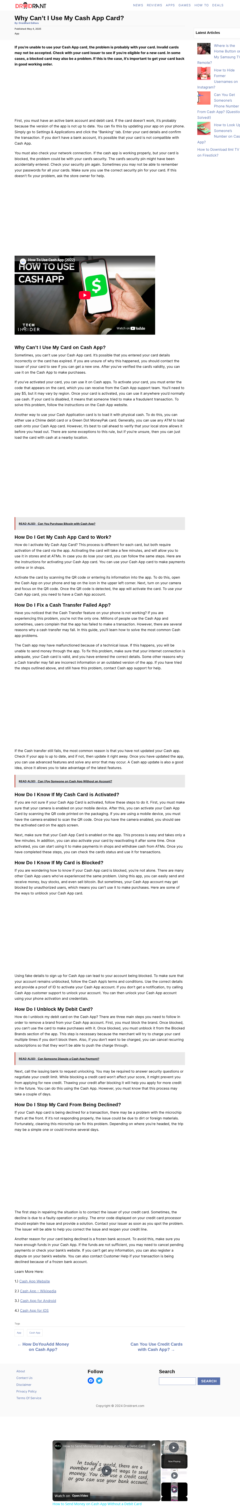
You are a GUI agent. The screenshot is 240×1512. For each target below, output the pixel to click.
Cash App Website (34, 1281)
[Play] (174, 1475)
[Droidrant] (46, 5)
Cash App (34, 1332)
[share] (153, 1444)
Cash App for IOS (34, 1310)
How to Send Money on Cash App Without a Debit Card (104, 1446)
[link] (58, 1446)
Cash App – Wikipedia (38, 1291)
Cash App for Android (38, 1301)
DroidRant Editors (29, 23)
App (17, 33)
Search (209, 1381)
